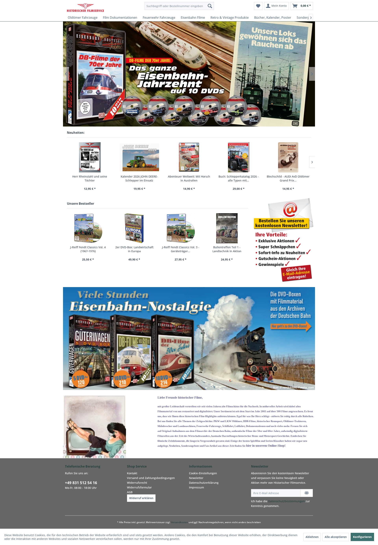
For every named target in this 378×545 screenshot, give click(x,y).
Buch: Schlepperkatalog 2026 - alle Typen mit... (239, 178)
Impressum (196, 487)
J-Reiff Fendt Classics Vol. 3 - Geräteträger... (180, 249)
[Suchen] (210, 6)
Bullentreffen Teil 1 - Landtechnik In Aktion (226, 249)
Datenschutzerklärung (204, 483)
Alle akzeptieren (336, 537)
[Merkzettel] (258, 6)
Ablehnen (312, 537)
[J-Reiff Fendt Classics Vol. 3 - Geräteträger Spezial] (180, 228)
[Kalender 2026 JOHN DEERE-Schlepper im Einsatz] (139, 157)
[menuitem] (179, 6)
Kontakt (132, 473)
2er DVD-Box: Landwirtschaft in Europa (134, 249)
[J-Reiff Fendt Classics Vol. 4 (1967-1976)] (88, 228)
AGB (129, 492)
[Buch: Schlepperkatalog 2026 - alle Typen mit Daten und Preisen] (238, 157)
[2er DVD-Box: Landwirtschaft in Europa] (134, 228)
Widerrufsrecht (137, 483)
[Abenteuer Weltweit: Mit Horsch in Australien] (189, 157)
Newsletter (196, 478)
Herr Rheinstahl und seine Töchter (89, 178)
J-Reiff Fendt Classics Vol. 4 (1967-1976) (88, 249)
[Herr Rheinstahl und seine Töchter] (90, 157)
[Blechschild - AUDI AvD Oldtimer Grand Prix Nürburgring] (288, 157)
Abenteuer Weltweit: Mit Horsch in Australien (189, 178)
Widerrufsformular (139, 487)
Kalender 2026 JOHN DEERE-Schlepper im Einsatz (139, 178)
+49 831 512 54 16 (81, 482)
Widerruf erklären (141, 498)
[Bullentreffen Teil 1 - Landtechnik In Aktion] (227, 228)
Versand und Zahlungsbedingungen (151, 478)
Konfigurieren (362, 537)
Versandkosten (179, 522)
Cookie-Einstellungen (203, 473)
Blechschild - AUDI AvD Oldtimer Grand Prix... (288, 178)
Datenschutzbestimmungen (286, 501)
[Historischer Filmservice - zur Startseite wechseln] (85, 7)
